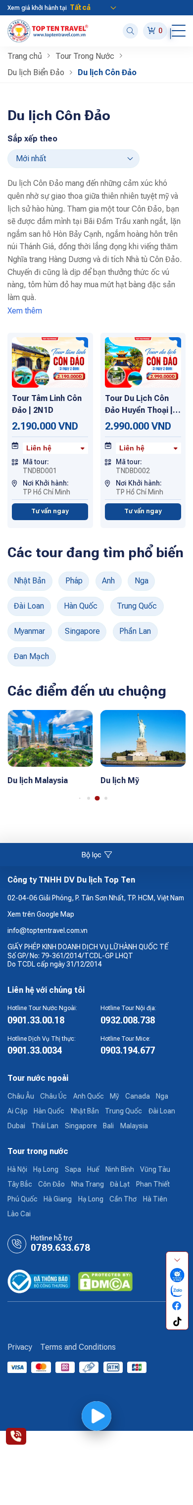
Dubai (16, 1126)
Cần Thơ (123, 1199)
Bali (108, 1126)
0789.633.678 (60, 1247)
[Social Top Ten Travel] (177, 1275)
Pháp (74, 580)
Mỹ (114, 1096)
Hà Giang (58, 1199)
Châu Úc (53, 1096)
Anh (108, 580)
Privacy (19, 1347)
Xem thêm (24, 310)
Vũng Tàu (155, 1169)
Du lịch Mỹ (119, 780)
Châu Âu (20, 1096)
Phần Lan (135, 631)
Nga (141, 580)
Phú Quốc (22, 1199)
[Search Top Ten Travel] (130, 31)
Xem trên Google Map (40, 914)
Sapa (73, 1169)
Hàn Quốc (80, 606)
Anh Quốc (88, 1096)
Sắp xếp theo (32, 138)
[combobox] (55, 448)
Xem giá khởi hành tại (37, 7)
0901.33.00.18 (35, 1020)
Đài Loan (29, 606)
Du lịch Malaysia (37, 780)
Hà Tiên (155, 1199)
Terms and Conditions (78, 1347)
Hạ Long (45, 1169)
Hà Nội (17, 1169)
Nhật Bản (30, 580)
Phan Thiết (153, 1184)
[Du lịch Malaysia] (50, 738)
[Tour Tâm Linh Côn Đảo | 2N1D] (50, 361)
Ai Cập (17, 1111)
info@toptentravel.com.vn (47, 930)
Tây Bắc (19, 1184)
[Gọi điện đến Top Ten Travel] (16, 1436)
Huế (93, 1169)
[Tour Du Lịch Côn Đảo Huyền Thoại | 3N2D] (143, 361)
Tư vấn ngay (50, 511)
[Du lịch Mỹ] (143, 738)
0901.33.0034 (34, 1050)
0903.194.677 (127, 1050)
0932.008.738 (127, 1020)
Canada (137, 1096)
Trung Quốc (137, 606)
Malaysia (134, 1126)
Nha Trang (87, 1184)
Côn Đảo (51, 1184)
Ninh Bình (119, 1169)
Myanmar (29, 631)
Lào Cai (19, 1214)
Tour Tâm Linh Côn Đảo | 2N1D (47, 404)
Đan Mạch (31, 656)
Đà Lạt (120, 1184)
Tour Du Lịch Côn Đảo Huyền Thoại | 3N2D (139, 405)
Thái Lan (44, 1126)
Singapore (82, 631)
